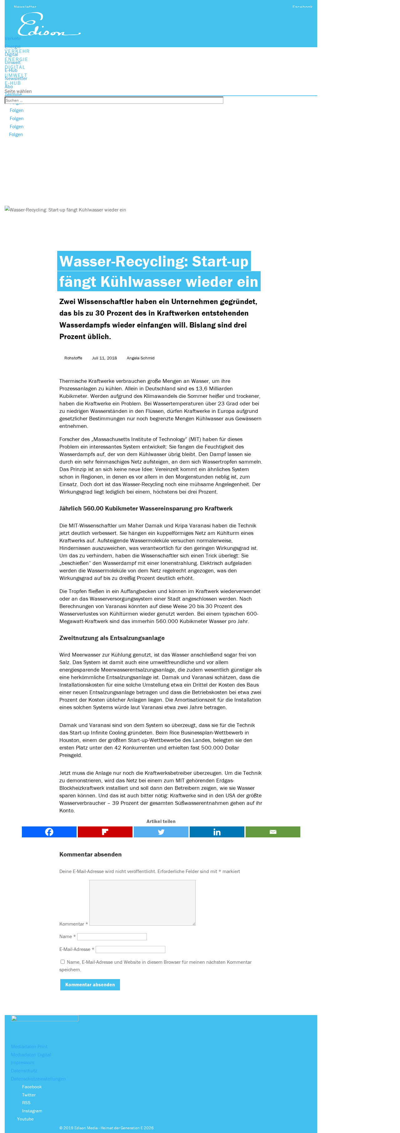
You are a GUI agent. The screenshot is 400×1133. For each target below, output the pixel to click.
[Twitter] (161, 831)
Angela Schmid (141, 358)
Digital (11, 54)
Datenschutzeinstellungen (38, 1078)
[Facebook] (49, 831)
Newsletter (25, 7)
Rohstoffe (73, 358)
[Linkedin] (217, 831)
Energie (13, 46)
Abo (9, 86)
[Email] (273, 831)
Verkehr (13, 38)
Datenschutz (24, 1070)
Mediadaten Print (29, 1046)
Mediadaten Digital (31, 1054)
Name (67, 936)
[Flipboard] (105, 831)
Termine (13, 94)
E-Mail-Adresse (76, 949)
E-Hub (11, 70)
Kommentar (73, 924)
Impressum (22, 1062)
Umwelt (13, 62)
